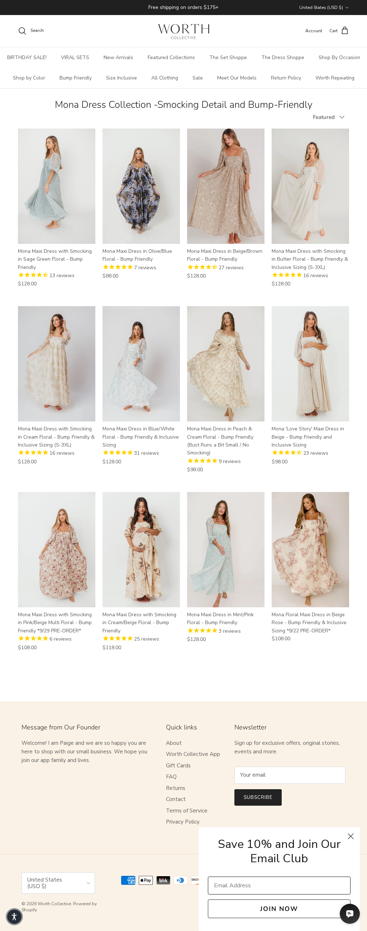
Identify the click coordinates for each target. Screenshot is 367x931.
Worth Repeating (334, 77)
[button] (14, 916)
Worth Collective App (193, 754)
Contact (176, 799)
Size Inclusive (121, 77)
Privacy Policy (183, 821)
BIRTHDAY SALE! (27, 57)
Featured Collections (171, 57)
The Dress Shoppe (282, 57)
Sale (197, 77)
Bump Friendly (75, 77)
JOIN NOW (279, 909)
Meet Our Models (237, 77)
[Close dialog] (350, 836)
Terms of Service (187, 810)
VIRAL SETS (75, 57)
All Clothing (164, 77)
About (174, 743)
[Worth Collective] (183, 31)
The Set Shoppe (228, 57)
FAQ (171, 776)
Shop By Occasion (339, 57)
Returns (175, 788)
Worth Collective (54, 904)
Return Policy (286, 77)
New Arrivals (118, 57)
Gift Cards (178, 765)
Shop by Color (29, 77)
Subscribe (258, 797)
